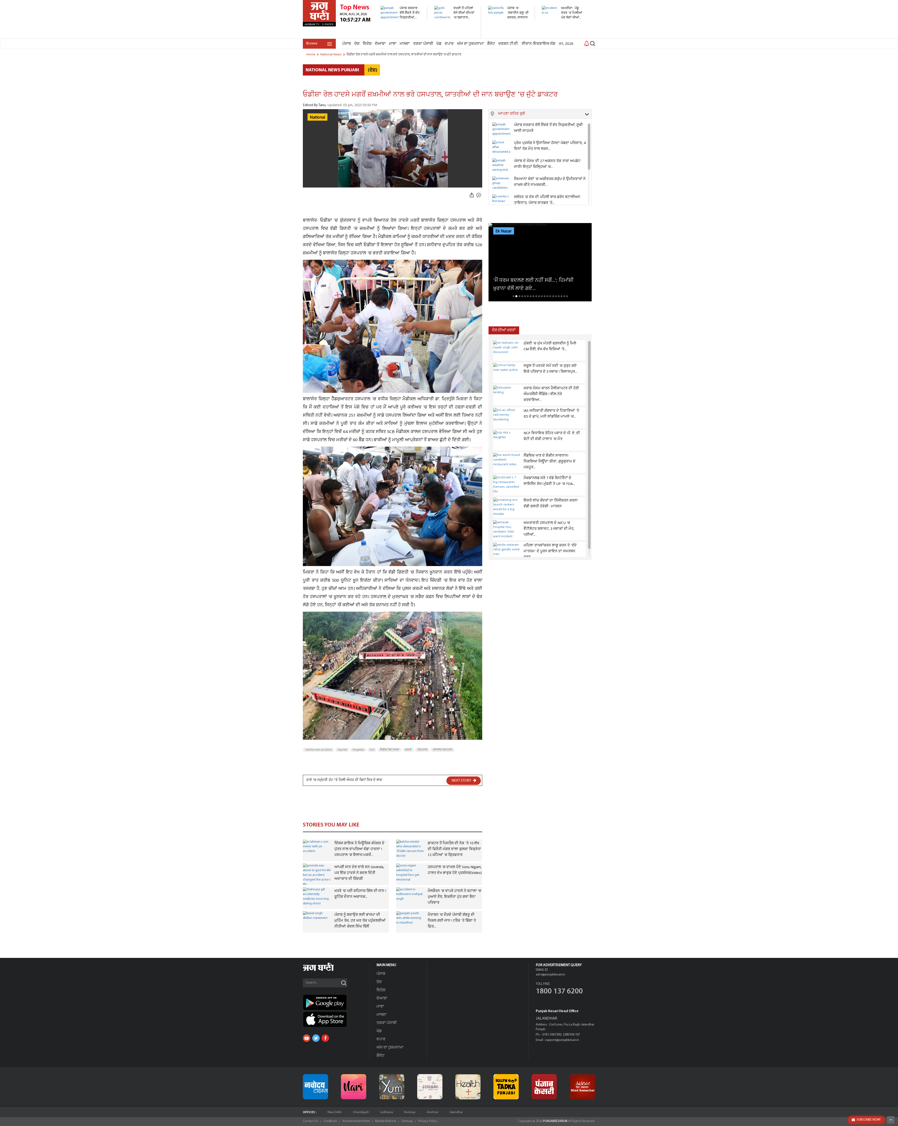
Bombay (410, 1112)
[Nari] (353, 1086)
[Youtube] (306, 1038)
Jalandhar (456, 1112)
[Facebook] (325, 1038)
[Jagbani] (325, 970)
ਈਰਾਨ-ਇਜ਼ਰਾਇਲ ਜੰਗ (538, 44)
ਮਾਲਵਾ (405, 44)
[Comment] (479, 195)
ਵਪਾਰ (449, 44)
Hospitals (358, 750)
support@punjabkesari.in (562, 1040)
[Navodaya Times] (315, 1086)
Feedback (330, 1121)
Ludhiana (386, 1112)
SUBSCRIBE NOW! (868, 1120)
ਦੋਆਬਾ (380, 44)
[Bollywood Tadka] (506, 1086)
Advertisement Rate (356, 1121)
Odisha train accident (318, 750)
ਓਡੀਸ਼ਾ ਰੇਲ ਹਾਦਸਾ (389, 750)
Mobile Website (385, 1121)
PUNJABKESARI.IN (555, 1121)
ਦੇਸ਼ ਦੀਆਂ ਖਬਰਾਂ (504, 330)
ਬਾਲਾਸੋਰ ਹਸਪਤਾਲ (442, 750)
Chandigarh (361, 1112)
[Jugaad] (429, 1086)
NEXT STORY (462, 781)
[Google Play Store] (336, 1002)
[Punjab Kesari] (544, 1086)
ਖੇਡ (439, 44)
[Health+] (468, 1086)
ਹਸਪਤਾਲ (422, 750)
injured (342, 750)
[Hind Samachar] (582, 1086)
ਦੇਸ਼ (356, 44)
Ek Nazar (504, 231)
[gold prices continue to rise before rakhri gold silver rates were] (455, 36)
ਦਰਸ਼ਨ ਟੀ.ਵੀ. (508, 44)
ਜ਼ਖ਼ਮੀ (408, 750)
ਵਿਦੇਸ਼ (367, 44)
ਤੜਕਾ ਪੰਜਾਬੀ (423, 44)
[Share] (472, 195)
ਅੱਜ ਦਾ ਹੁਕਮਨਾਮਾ (470, 44)
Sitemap (407, 1121)
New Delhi (335, 1112)
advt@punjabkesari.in (550, 974)
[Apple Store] (336, 1019)
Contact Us (310, 1121)
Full (372, 750)
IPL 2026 (566, 44)
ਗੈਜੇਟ (491, 44)
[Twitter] (316, 1038)
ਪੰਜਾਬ (346, 44)
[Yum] (391, 1086)
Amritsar (432, 1112)
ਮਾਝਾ (392, 44)
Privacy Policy (427, 1121)
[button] (544, 114)
